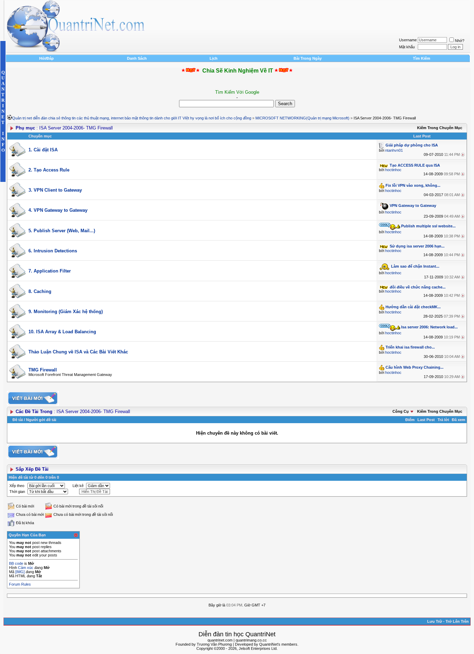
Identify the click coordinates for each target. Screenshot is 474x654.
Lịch (214, 58)
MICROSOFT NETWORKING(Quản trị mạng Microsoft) (302, 118)
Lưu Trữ (434, 621)
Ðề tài (17, 420)
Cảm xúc (25, 567)
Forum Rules (20, 584)
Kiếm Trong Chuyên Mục (439, 128)
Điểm (410, 420)
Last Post (426, 420)
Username (408, 40)
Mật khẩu (407, 47)
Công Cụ (400, 411)
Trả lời (443, 420)
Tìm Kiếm (421, 58)
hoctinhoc (393, 170)
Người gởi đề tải (41, 420)
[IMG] (20, 572)
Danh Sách (137, 58)
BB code (16, 563)
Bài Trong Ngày (308, 58)
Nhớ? (459, 41)
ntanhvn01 (394, 150)
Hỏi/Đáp (46, 58)
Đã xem (458, 420)
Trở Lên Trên (457, 621)
